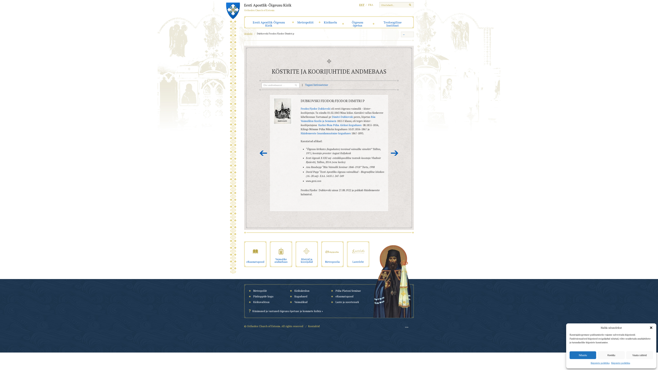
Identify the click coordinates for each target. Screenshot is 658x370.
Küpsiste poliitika (600, 363)
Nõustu (583, 355)
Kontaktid (314, 326)
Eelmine (263, 153)
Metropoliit (305, 22)
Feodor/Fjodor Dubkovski (315, 108)
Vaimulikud (300, 302)
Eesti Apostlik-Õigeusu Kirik (269, 23)
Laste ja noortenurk (347, 302)
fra (370, 5)
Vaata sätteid (639, 355)
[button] (651, 327)
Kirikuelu (330, 22)
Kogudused (300, 296)
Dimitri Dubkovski (342, 117)
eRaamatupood (344, 296)
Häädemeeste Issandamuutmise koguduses (326, 133)
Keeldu (611, 355)
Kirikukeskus (301, 290)
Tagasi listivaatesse (316, 85)
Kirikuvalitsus (261, 302)
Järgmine (394, 153)
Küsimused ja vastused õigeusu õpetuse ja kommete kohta (286, 311)
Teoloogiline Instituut (392, 23)
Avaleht (248, 33)
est (361, 5)
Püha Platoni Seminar (348, 290)
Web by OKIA (407, 327)
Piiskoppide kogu (263, 296)
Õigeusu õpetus (357, 23)
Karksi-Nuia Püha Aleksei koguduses (340, 125)
